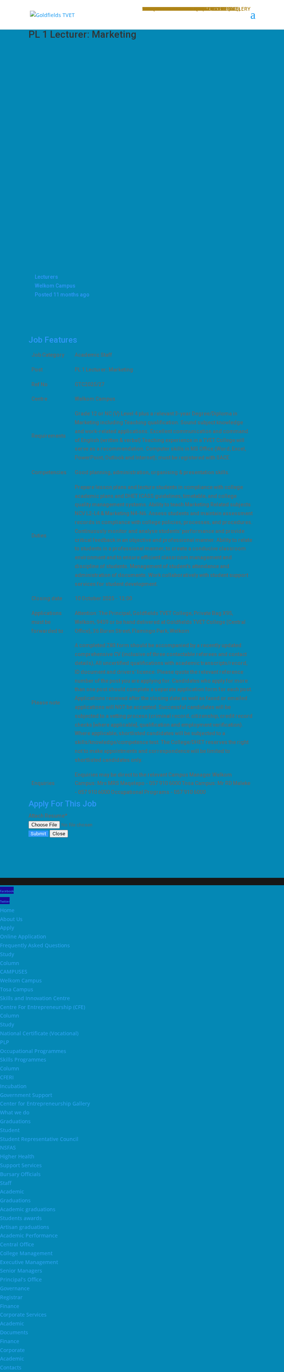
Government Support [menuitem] (26, 1094)
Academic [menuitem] (12, 1191)
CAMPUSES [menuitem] (13, 971)
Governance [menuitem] (15, 1288)
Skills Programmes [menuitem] (23, 1059)
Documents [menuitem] (14, 1332)
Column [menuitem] (9, 963)
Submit (38, 833)
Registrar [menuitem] (11, 1297)
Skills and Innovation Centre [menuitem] (35, 998)
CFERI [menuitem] (7, 1077)
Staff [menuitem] (5, 1182)
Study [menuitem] (7, 954)
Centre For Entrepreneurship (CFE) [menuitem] (42, 1007)
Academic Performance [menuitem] (29, 1235)
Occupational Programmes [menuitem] (33, 1051)
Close (59, 833)
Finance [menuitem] (9, 1306)
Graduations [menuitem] (15, 1121)
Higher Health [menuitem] (17, 1156)
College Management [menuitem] (26, 1253)
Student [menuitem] (10, 1130)
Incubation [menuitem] (13, 1086)
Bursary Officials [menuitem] (20, 1174)
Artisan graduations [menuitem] (24, 1226)
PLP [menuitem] (4, 1042)
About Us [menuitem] (11, 919)
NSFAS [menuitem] (8, 1147)
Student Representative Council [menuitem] (39, 1138)
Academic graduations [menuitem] (27, 1209)
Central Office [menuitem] (17, 1244)
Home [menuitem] (7, 910)
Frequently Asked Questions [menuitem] (35, 945)
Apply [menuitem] (7, 927)
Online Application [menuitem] (23, 936)
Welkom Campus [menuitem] (21, 980)
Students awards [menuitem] (21, 1218)
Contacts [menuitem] (10, 1367)
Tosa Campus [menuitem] (16, 989)
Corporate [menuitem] (12, 1350)
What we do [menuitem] (14, 1112)
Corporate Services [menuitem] (23, 1314)
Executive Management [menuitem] (29, 1262)
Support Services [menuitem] (21, 1165)
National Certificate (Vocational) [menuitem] (39, 1033)
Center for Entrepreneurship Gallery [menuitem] (45, 1103)
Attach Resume (47, 816)
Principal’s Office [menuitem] (21, 1279)
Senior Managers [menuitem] (21, 1270)
